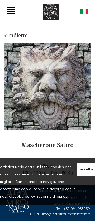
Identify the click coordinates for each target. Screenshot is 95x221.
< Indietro (16, 35)
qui (65, 196)
